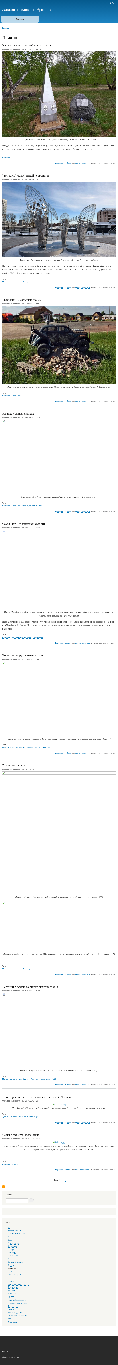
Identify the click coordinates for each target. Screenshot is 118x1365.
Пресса (11, 1265)
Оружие (11, 1271)
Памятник (6, 157)
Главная (20, 19)
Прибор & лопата (15, 1262)
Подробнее (59, 163)
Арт (9, 1318)
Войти (112, 3)
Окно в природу (14, 1274)
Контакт (5, 1351)
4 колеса (11, 1281)
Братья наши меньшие (17, 1315)
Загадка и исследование (18, 1233)
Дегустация (13, 1306)
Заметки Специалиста (17, 1300)
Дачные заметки (14, 1230)
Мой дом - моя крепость (18, 1303)
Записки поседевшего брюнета (26, 9)
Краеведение (38, 637)
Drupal (16, 1357)
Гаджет (11, 1309)
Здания (38, 747)
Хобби (54, 1079)
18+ (9, 1227)
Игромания (12, 1293)
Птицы (10, 1258)
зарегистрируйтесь (82, 163)
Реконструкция (14, 1252)
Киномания (12, 1290)
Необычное (16, 395)
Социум (26, 281)
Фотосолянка (13, 1243)
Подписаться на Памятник (3, 1186)
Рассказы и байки (15, 1255)
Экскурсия (12, 1322)
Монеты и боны (14, 1277)
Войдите (68, 163)
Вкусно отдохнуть (16, 1312)
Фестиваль (12, 1246)
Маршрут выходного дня (12, 281)
